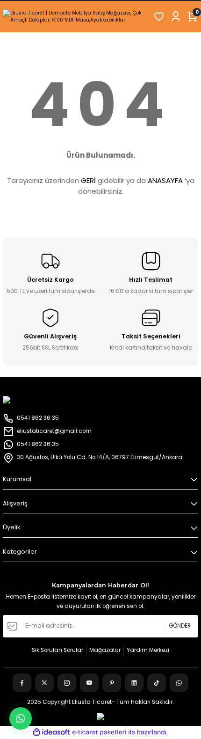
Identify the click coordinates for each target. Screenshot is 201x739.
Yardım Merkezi (148, 650)
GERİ (88, 180)
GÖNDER (180, 625)
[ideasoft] (51, 732)
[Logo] (75, 16)
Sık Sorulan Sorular (57, 650)
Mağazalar (105, 650)
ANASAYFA (165, 180)
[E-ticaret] (99, 732)
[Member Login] (175, 16)
